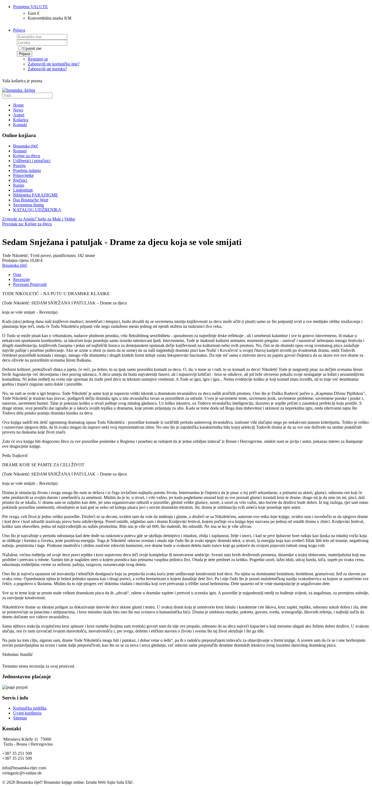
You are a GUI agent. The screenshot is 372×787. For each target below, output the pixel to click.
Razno (18, 185)
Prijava (24, 54)
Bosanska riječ (25, 146)
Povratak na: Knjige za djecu (27, 224)
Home (18, 105)
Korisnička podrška (30, 708)
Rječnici (20, 180)
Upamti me (31, 48)
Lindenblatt (23, 190)
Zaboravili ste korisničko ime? (54, 64)
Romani (20, 151)
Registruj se (38, 59)
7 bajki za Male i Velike (55, 219)
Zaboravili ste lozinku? (47, 68)
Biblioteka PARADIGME (35, 195)
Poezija (19, 165)
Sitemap (20, 718)
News (18, 110)
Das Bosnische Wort (30, 200)
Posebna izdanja (27, 170)
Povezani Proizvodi (30, 284)
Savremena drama (28, 204)
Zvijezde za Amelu (18, 219)
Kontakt (20, 124)
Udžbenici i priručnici (31, 160)
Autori (18, 115)
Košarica (20, 119)
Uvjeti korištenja (27, 713)
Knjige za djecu (26, 155)
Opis (17, 274)
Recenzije (21, 279)
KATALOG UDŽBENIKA (37, 209)
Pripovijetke (23, 175)
